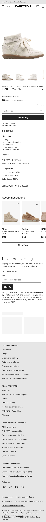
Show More (23, 245)
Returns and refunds (10, 362)
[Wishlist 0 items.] (37, 6)
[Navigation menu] (3, 6)
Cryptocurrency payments (13, 370)
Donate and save (9, 452)
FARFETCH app (8, 403)
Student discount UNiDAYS (13, 435)
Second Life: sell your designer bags (17, 472)
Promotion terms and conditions (15, 374)
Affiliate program (9, 427)
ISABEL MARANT (22, 86)
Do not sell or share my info (13, 505)
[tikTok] (10, 487)
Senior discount (8, 456)
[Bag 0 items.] (43, 6)
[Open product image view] (23, 38)
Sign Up (7, 287)
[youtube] (22, 487)
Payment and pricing (10, 366)
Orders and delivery (10, 358)
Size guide (40, 105)
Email (4, 275)
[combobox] (23, 111)
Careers (5, 398)
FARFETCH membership (12, 431)
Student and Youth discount (14, 443)
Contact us (6, 350)
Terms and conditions (25, 497)
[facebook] (16, 487)
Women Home (7, 86)
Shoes (33, 86)
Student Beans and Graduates (14, 439)
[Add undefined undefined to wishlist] (17, 204)
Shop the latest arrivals (18, 2)
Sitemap (5, 415)
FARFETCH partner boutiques (14, 394)
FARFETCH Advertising (11, 411)
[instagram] (4, 487)
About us (6, 390)
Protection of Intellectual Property (29, 501)
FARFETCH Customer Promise (14, 378)
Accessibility (7, 501)
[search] (8, 6)
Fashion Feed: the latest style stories (17, 476)
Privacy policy (7, 497)
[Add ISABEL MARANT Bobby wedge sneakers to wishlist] (41, 90)
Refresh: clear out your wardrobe (15, 468)
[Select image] (7, 75)
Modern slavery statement (12, 407)
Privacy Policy (15, 297)
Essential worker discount (12, 447)
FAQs (4, 354)
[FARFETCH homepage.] (23, 6)
